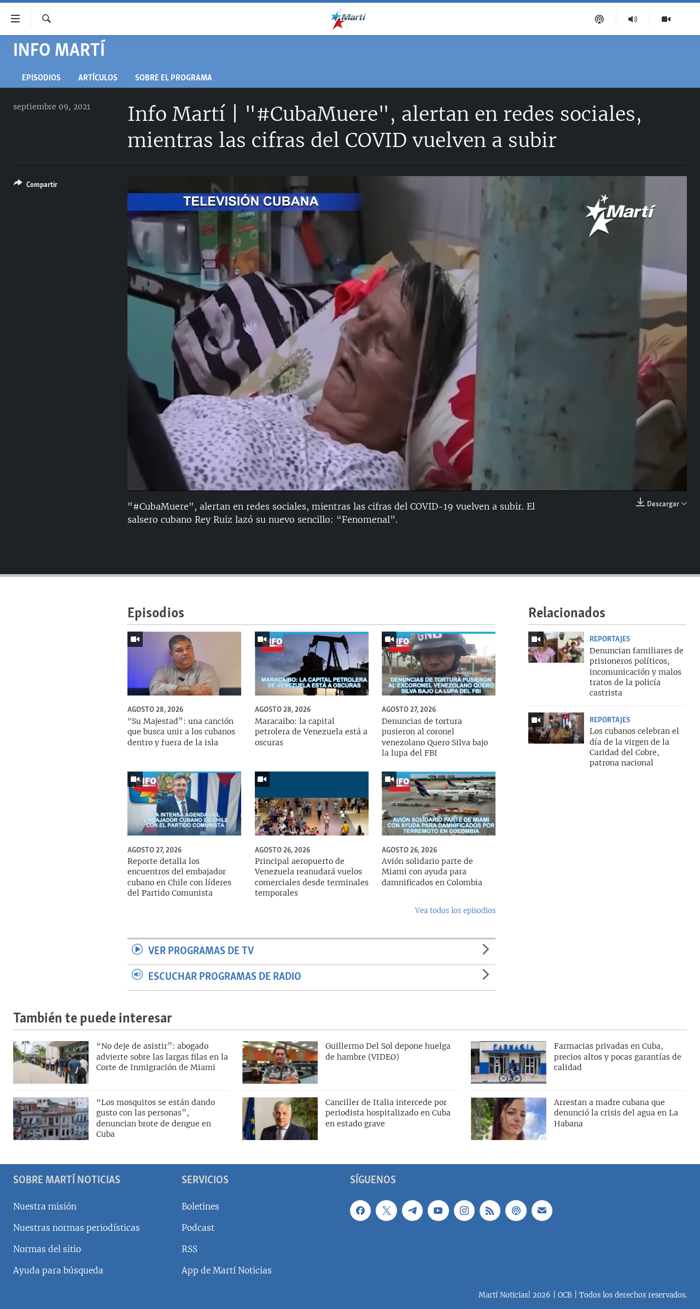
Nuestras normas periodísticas (76, 1227)
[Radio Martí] (633, 19)
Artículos (98, 78)
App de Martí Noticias (227, 1270)
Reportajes (610, 639)
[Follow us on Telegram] (412, 1210)
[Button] (35, 186)
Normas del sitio (47, 1249)
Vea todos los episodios (455, 910)
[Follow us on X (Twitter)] (386, 1210)
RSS (189, 1249)
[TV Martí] (666, 19)
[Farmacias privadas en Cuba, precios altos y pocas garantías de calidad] (508, 1062)
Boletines (200, 1206)
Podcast (198, 1227)
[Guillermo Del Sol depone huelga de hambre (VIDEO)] (280, 1062)
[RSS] (490, 1210)
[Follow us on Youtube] (438, 1210)
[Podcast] (599, 19)
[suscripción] (542, 1210)
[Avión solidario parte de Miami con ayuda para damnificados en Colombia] (438, 803)
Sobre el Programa (173, 78)
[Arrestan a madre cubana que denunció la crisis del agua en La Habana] (508, 1118)
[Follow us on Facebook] (360, 1210)
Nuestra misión (45, 1206)
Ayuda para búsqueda (58, 1270)
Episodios (41, 78)
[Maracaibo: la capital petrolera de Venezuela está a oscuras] (312, 664)
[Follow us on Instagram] (464, 1210)
